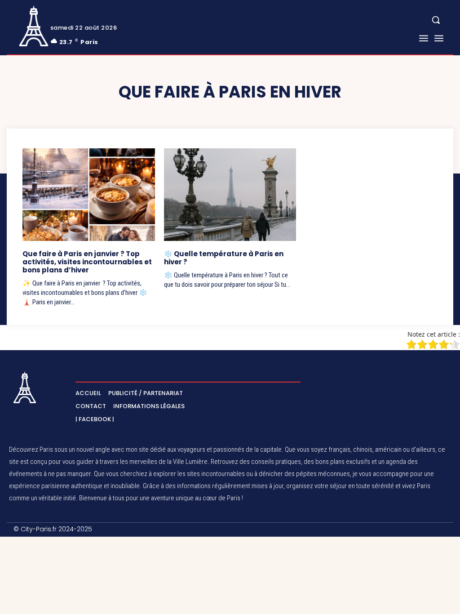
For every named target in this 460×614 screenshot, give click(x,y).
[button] (436, 20)
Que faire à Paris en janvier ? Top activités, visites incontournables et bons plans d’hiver (87, 262)
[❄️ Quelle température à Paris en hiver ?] (230, 194)
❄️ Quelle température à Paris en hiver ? (223, 258)
